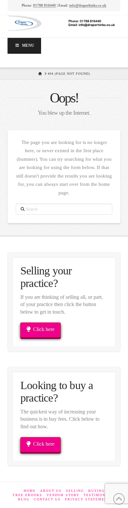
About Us (51, 491)
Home (30, 491)
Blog (24, 499)
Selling (75, 491)
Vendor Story (63, 495)
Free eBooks (27, 495)
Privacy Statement (87, 499)
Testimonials (99, 495)
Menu (28, 45)
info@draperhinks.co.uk (87, 5)
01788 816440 (44, 5)
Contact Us (47, 499)
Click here (43, 329)
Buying (96, 491)
